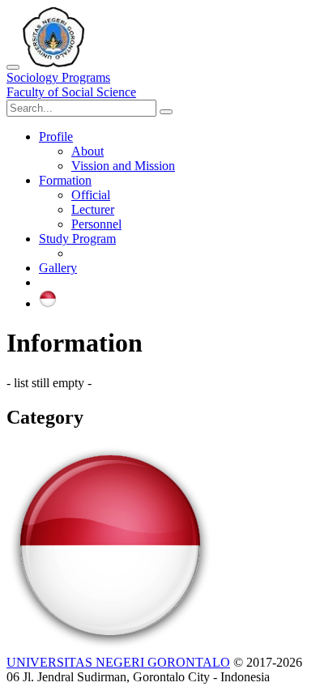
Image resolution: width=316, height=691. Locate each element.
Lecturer (92, 209)
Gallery (58, 268)
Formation (65, 180)
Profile (56, 136)
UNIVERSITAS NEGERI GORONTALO (118, 662)
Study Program (77, 238)
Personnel (96, 224)
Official (90, 195)
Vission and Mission (123, 166)
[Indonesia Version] (48, 303)
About (87, 151)
